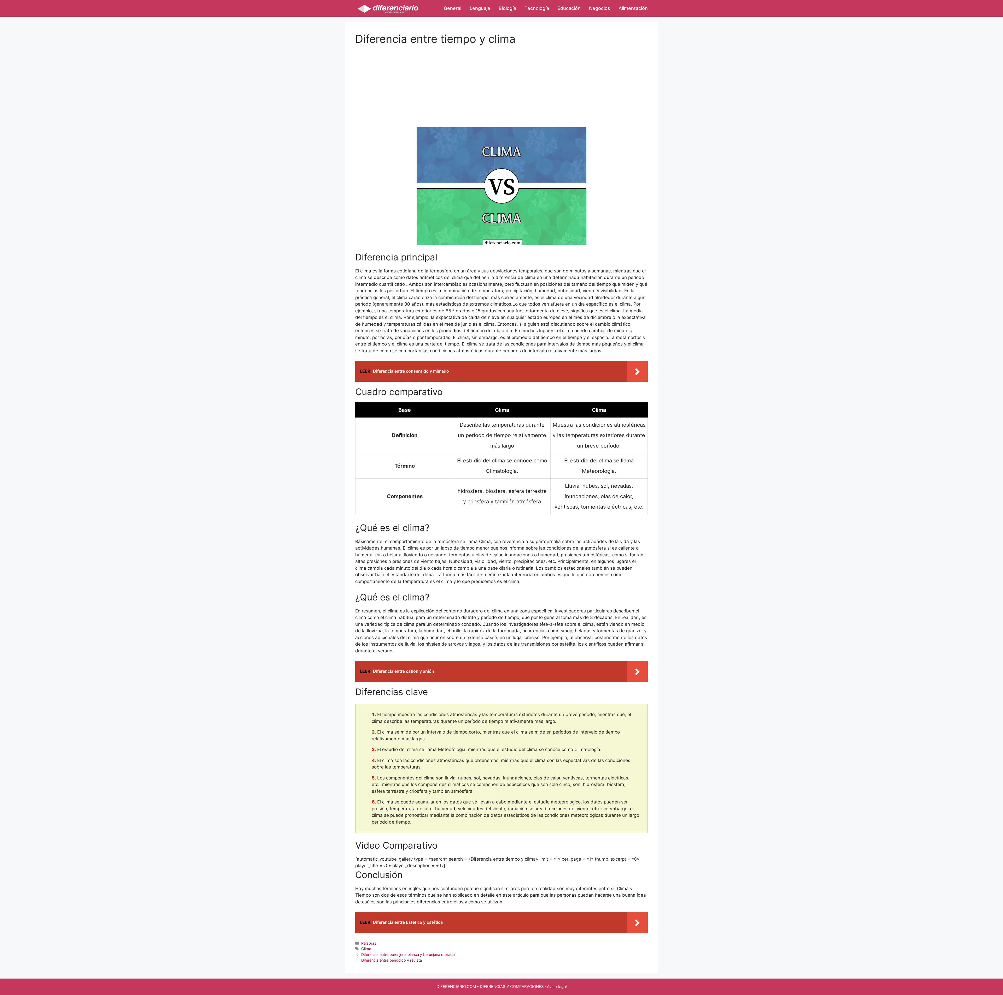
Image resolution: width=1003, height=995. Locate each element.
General (452, 8)
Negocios (599, 8)
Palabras (368, 943)
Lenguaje (480, 8)
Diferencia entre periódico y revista (391, 960)
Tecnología (536, 8)
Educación (569, 8)
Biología (507, 8)
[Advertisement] (501, 81)
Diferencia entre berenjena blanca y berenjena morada (408, 954)
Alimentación (633, 8)
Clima (366, 948)
